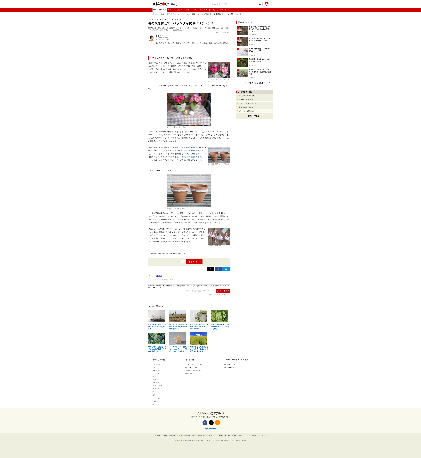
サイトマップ (256, 435)
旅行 (154, 392)
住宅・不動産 (156, 364)
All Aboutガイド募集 (191, 367)
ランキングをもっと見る (254, 83)
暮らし (174, 4)
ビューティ (156, 373)
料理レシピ (171, 10)
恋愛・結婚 (156, 382)
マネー (154, 367)
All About (155, 14)
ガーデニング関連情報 (204, 14)
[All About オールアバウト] (161, 4)
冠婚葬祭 (179, 10)
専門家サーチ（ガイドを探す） (194, 364)
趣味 (154, 395)
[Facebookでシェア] (218, 269)
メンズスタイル (157, 389)
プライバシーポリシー (198, 435)
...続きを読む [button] (226, 44)
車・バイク (156, 404)
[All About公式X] (211, 422)
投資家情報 (172, 435)
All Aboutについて (211, 435)
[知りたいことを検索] (260, 4)
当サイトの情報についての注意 (241, 435)
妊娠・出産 (203, 10)
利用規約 (187, 435)
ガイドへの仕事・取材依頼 (193, 370)
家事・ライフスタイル (160, 10)
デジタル (155, 376)
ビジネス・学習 (157, 385)
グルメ (154, 401)
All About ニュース (229, 364)
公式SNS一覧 (210, 428)
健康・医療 (156, 370)
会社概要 (157, 435)
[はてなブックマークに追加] (226, 269)
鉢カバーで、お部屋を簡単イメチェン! (188, 150)
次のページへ (194, 262)
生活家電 (186, 10)
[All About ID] (266, 4)
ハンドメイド (195, 10)
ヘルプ (264, 435)
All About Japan (229, 367)
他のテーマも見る (254, 116)
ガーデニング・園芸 (189, 14)
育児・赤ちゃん (213, 10)
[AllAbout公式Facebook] (204, 422)
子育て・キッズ (224, 10)
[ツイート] (210, 269)
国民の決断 (188, 373)
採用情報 (164, 435)
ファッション (156, 398)
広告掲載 (180, 435)
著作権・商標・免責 (224, 435)
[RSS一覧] (217, 422)
